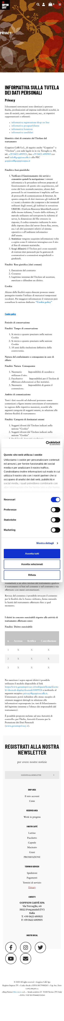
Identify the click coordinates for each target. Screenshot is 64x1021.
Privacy (32, 887)
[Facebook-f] (10, 947)
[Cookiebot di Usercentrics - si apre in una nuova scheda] (46, 443)
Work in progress (32, 817)
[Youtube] (10, 958)
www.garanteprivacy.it (17, 726)
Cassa (32, 801)
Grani (32, 852)
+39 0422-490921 (18, 154)
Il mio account (32, 796)
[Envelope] (25, 958)
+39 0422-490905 (41, 154)
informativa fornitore (22, 129)
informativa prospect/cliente (25, 126)
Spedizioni (32, 873)
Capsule (32, 843)
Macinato (32, 847)
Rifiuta (32, 575)
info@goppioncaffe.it (20, 157)
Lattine (32, 833)
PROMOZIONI (32, 857)
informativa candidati (22, 133)
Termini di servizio (32, 883)
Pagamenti (32, 878)
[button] (32, 775)
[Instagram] (25, 947)
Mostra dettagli (45, 543)
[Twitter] (40, 947)
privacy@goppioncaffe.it (35, 693)
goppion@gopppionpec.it (17, 161)
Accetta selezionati (32, 564)
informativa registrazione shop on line (30, 123)
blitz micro (17, 992)
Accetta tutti (32, 553)
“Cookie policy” (44, 302)
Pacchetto (32, 838)
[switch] (55, 509)
